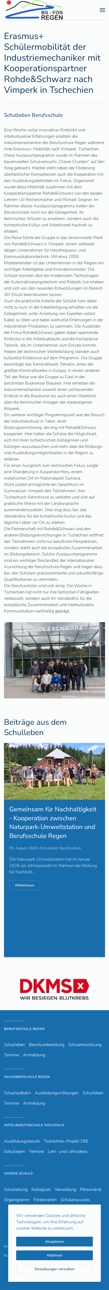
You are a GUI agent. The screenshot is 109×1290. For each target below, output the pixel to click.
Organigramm (17, 1200)
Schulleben (14, 1045)
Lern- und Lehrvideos (68, 1151)
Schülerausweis (75, 1200)
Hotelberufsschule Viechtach (34, 1125)
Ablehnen (54, 1255)
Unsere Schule (18, 1173)
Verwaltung (65, 1189)
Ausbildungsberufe (22, 1141)
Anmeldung (34, 1055)
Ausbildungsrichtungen (57, 1093)
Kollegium (41, 1189)
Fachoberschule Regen (27, 1077)
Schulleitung (16, 1189)
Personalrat (90, 1189)
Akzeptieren (54, 1241)
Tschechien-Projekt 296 (66, 1141)
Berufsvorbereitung (46, 1045)
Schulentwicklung (85, 1045)
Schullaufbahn (17, 1093)
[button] (102, 10)
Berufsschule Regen (24, 1029)
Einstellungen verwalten (55, 1269)
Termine (11, 1055)
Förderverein (45, 1200)
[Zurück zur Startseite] (43, 10)
